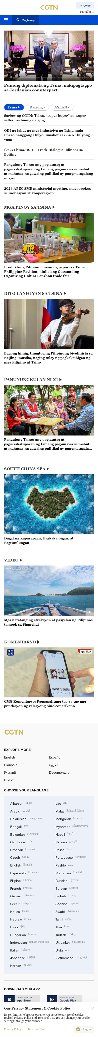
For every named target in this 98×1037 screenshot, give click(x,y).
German (22, 895)
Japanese (23, 957)
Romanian (68, 872)
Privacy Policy (12, 1029)
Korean (21, 965)
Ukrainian (70, 941)
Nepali (64, 833)
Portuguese (70, 856)
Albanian (21, 802)
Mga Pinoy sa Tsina (27, 207)
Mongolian (69, 818)
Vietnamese (71, 957)
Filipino (21, 880)
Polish (64, 849)
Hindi (17, 926)
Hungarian (23, 934)
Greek (21, 903)
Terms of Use (36, 1029)
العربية (53, 765)
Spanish (67, 903)
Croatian (22, 849)
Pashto (64, 864)
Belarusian (26, 818)
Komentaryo (20, 642)
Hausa (19, 911)
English (9, 757)
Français (10, 765)
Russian (67, 880)
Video (11, 560)
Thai (62, 926)
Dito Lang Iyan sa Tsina (33, 293)
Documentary (59, 772)
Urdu (62, 949)
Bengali (19, 826)
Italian (20, 949)
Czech (19, 856)
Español (55, 757)
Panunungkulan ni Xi (31, 379)
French (21, 887)
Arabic (20, 810)
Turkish (65, 934)
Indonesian (29, 941)
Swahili (67, 911)
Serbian (66, 887)
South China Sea (24, 469)
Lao (61, 802)
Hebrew (20, 918)
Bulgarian (24, 833)
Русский (10, 772)
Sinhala (65, 895)
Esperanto (24, 872)
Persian (66, 841)
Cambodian (21, 841)
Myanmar (71, 826)
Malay (69, 810)
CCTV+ (9, 780)
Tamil (63, 918)
